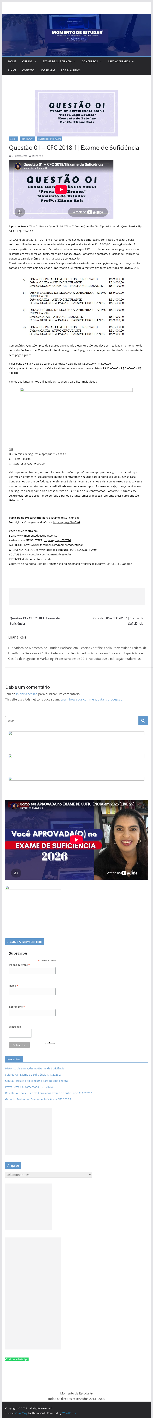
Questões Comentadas (49, 139)
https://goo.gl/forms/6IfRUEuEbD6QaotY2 (106, 564)
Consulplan (27, 139)
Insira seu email (19, 965)
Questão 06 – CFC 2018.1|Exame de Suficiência (118, 621)
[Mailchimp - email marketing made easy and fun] (49, 1044)
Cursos (27, 61)
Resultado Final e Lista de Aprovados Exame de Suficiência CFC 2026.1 (49, 1093)
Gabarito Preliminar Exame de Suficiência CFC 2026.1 (38, 1099)
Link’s (12, 70)
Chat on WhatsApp (17, 1359)
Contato (28, 70)
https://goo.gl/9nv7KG (66, 522)
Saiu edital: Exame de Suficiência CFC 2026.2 (33, 1074)
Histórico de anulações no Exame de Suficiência (35, 1068)
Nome (13, 985)
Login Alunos (71, 70)
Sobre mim (47, 70)
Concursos (90, 61)
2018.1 (13, 139)
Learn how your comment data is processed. (91, 699)
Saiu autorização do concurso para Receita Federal (36, 1080)
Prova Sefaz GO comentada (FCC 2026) (29, 1087)
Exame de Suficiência (57, 61)
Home (12, 61)
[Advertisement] (77, 596)
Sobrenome (17, 1007)
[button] (34, 61)
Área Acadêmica (119, 61)
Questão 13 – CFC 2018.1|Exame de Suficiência (35, 621)
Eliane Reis (37, 155)
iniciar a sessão (27, 694)
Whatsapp (15, 1026)
